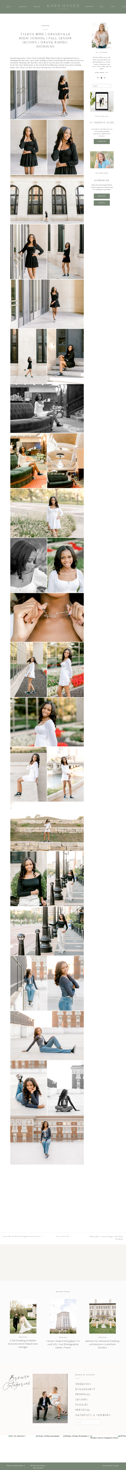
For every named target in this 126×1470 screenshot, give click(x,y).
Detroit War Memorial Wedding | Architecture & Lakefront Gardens (102, 1344)
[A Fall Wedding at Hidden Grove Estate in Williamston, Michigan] (23, 1316)
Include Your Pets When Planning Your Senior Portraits (21, 1236)
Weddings (23, 1337)
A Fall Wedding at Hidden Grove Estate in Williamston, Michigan (23, 1343)
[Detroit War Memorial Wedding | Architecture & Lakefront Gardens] (102, 1316)
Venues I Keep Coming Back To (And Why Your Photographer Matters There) (63, 1344)
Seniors (46, 25)
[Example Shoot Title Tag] (47, 95)
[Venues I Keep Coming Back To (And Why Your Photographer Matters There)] (63, 1316)
